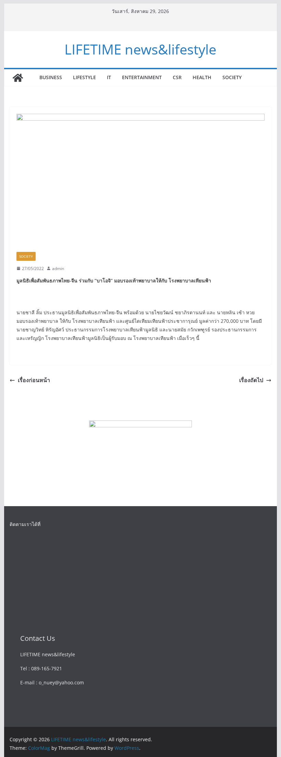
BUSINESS (50, 77)
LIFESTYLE (84, 77)
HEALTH (202, 77)
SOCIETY (232, 77)
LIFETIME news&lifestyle (140, 49)
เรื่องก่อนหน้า (34, 380)
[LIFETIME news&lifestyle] (18, 78)
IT (109, 77)
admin (58, 268)
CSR (177, 77)
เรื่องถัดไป (251, 380)
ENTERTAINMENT (142, 77)
